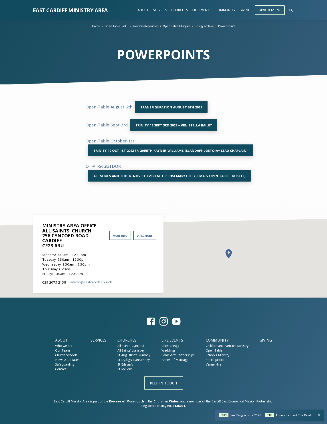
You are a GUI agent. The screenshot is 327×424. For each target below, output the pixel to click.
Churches (179, 10)
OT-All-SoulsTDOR (103, 166)
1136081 (179, 406)
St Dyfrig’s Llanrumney (133, 360)
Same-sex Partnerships (178, 355)
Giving (245, 10)
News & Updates (67, 360)
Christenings (170, 346)
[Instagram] (164, 321)
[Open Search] (291, 10)
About (143, 10)
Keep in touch (269, 10)
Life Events (201, 10)
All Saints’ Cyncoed (130, 346)
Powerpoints (226, 26)
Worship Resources (145, 26)
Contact (61, 369)
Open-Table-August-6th (109, 107)
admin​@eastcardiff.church (91, 282)
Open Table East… (116, 26)
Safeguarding (64, 364)
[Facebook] (151, 321)
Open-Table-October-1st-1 (112, 141)
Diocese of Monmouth (126, 401)
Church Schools (66, 355)
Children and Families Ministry (227, 346)
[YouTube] (176, 321)
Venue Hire (213, 364)
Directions (145, 235)
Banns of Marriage (174, 360)
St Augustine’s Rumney (133, 355)
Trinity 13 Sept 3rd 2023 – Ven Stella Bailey (173, 125)
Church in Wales (165, 401)
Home (96, 26)
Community (225, 10)
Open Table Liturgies (176, 26)
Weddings (168, 350)
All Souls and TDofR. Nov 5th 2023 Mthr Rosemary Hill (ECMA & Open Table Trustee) (169, 176)
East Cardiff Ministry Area (70, 10)
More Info (120, 235)
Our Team (62, 350)
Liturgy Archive (204, 26)
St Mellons (125, 369)
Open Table (214, 350)
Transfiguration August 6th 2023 (171, 107)
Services (160, 10)
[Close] (319, 415)
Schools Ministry (217, 355)
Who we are (64, 346)
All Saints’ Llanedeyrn (132, 350)
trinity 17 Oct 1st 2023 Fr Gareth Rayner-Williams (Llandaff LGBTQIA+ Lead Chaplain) (170, 150)
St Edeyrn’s (125, 364)
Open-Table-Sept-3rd (107, 125)
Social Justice (215, 360)
